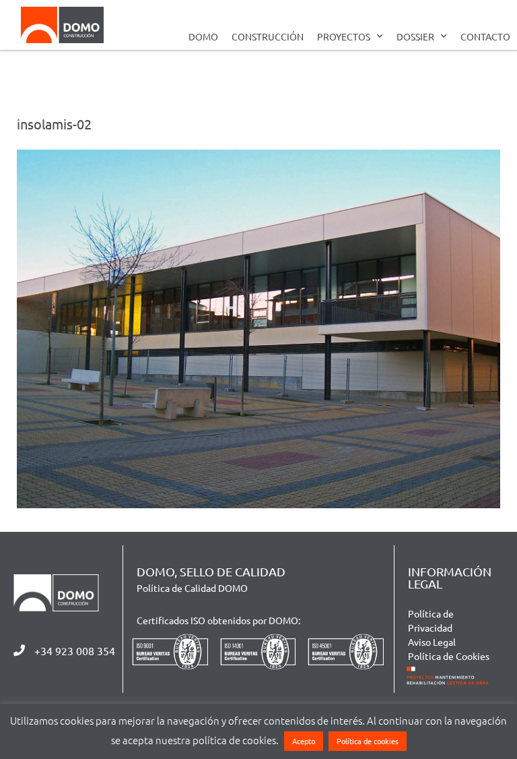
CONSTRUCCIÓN (268, 36)
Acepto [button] (303, 740)
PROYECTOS (343, 36)
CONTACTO (485, 36)
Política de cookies (368, 740)
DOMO (203, 36)
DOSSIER (415, 36)
